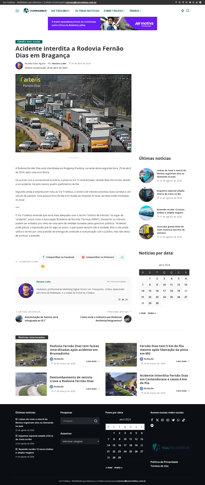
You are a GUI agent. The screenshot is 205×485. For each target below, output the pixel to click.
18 (171, 291)
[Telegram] (190, 2)
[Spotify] (200, 2)
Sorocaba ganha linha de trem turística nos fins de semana (171, 229)
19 (178, 291)
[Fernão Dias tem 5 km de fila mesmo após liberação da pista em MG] (121, 355)
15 (150, 291)
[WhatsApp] (193, 2)
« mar (142, 313)
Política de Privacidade (164, 462)
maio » (152, 313)
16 (157, 291)
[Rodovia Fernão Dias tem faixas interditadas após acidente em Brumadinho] (31, 355)
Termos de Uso (160, 466)
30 (157, 303)
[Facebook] (176, 2)
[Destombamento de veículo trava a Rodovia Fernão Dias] (31, 384)
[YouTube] (186, 2)
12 (178, 284)
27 (185, 297)
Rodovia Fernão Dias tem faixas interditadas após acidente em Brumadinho (74, 349)
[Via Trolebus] (35, 11)
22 (150, 297)
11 (171, 284)
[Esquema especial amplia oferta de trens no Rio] (146, 194)
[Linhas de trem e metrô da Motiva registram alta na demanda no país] (146, 175)
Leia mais (91, 361)
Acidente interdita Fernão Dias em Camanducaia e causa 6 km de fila (164, 379)
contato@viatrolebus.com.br (80, 2)
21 (142, 297)
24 (164, 297)
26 (178, 297)
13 (185, 284)
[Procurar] (188, 11)
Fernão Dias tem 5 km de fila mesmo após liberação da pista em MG (164, 349)
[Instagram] (183, 2)
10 (164, 284)
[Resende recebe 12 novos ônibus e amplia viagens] (146, 213)
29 (150, 303)
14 (142, 291)
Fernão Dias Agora (29, 41)
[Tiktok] (197, 2)
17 (164, 291)
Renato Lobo (59, 63)
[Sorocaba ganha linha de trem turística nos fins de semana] (146, 231)
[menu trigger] (19, 11)
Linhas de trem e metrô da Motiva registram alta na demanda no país (171, 173)
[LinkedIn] (123, 300)
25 (171, 297)
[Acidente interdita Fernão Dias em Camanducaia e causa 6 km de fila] (121, 384)
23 (157, 297)
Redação (59, 358)
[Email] (43, 266)
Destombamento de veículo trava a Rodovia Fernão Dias (72, 379)
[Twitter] (179, 2)
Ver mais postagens (116, 281)
